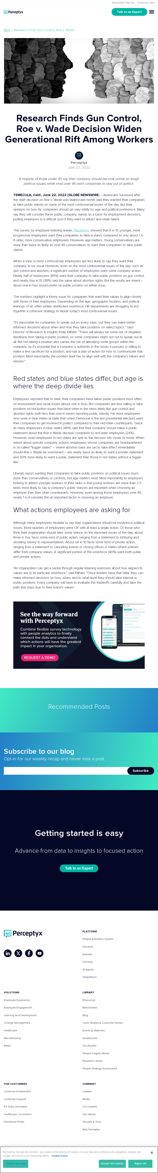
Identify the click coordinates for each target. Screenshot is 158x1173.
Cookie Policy (59, 1156)
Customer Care (145, 3)
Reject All (140, 1163)
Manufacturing (12, 1038)
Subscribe (141, 771)
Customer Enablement (17, 1091)
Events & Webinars (93, 1030)
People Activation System (97, 939)
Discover (87, 946)
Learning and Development (20, 1015)
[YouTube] (39, 953)
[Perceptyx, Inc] (23, 934)
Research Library (92, 1061)
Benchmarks (89, 1007)
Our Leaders (89, 1106)
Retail (7, 1045)
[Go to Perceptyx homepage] (13, 12)
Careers (87, 1091)
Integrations (89, 977)
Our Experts (89, 1045)
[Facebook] (29, 953)
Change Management (17, 1023)
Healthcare (10, 1030)
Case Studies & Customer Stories (102, 1023)
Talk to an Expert (129, 11)
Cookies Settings (15, 1163)
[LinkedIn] (8, 953)
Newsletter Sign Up (123, 3)
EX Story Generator (15, 1106)
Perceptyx (79, 163)
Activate (87, 954)
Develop (87, 962)
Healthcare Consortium (18, 1114)
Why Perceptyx (91, 1129)
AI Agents (88, 969)
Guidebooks (89, 1038)
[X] (18, 953)
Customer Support (15, 1099)
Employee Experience (17, 1000)
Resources (88, 1000)
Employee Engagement (18, 1007)
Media (86, 1099)
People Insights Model (95, 1053)
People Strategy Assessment (99, 1068)
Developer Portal (14, 1122)
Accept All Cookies (112, 1163)
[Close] (152, 1152)
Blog (7, 30)
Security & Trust (91, 1122)
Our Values (89, 1114)
